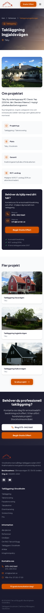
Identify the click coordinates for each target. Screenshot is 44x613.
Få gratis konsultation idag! (22, 586)
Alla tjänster (6, 530)
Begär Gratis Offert (22, 230)
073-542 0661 (11, 566)
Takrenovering (7, 498)
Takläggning (6, 494)
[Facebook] (4, 480)
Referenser (12, 18)
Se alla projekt (20, 382)
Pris (3, 517)
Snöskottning (7, 513)
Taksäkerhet (7, 505)
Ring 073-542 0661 (24, 427)
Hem (3, 18)
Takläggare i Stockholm (11, 545)
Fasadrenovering (8, 501)
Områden (5, 538)
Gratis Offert (28, 4)
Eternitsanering (8, 509)
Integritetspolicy (8, 553)
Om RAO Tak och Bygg (11, 541)
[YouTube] (10, 480)
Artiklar (4, 549)
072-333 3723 (10, 569)
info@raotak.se (11, 573)
